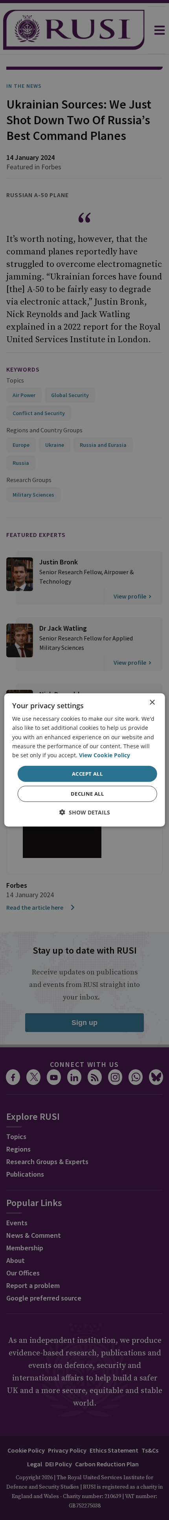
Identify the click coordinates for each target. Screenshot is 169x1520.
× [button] (152, 703)
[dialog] (84, 760)
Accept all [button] (87, 773)
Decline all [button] (87, 793)
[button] (84, 812)
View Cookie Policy (104, 755)
